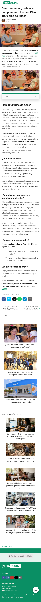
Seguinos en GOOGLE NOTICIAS (21, 556)
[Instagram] (8, 577)
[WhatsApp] (19, 299)
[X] (14, 299)
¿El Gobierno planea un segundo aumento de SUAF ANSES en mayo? (10, 308)
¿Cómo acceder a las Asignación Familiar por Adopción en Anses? (31, 308)
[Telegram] (25, 299)
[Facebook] (4, 299)
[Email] (30, 299)
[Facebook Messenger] (9, 299)
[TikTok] (16, 577)
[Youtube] (12, 577)
